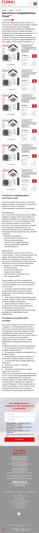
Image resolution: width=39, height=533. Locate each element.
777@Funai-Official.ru (20, 485)
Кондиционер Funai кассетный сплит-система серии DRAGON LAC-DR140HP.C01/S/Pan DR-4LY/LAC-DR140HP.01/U (29, 148)
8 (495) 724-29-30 (22, 459)
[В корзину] (34, 56)
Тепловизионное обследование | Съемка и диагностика (19, 428)
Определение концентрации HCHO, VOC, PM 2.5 (20, 435)
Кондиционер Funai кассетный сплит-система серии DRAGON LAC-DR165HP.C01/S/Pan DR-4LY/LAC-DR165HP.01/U (29, 173)
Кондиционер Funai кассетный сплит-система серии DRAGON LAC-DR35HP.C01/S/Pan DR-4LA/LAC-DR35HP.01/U (29, 48)
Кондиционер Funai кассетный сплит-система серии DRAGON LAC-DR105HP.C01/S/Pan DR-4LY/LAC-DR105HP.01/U (29, 123)
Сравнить (11, 64)
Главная (4, 10)
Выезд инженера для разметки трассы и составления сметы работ (18, 424)
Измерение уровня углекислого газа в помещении (17, 431)
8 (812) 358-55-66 (22, 465)
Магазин (11, 10)
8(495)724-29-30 (19, 482)
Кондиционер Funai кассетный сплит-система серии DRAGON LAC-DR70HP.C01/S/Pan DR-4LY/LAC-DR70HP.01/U (29, 98)
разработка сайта (20, 524)
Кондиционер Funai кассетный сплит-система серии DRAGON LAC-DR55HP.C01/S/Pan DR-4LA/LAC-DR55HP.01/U (29, 73)
